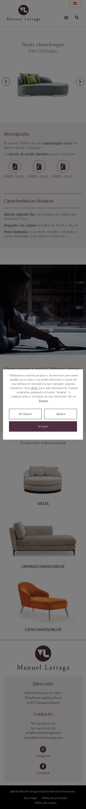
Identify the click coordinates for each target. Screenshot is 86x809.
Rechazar (25, 414)
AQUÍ (34, 388)
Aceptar (43, 426)
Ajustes (43, 400)
